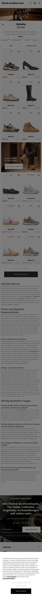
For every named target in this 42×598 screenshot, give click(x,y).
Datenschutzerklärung (9, 578)
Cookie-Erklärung (11, 576)
